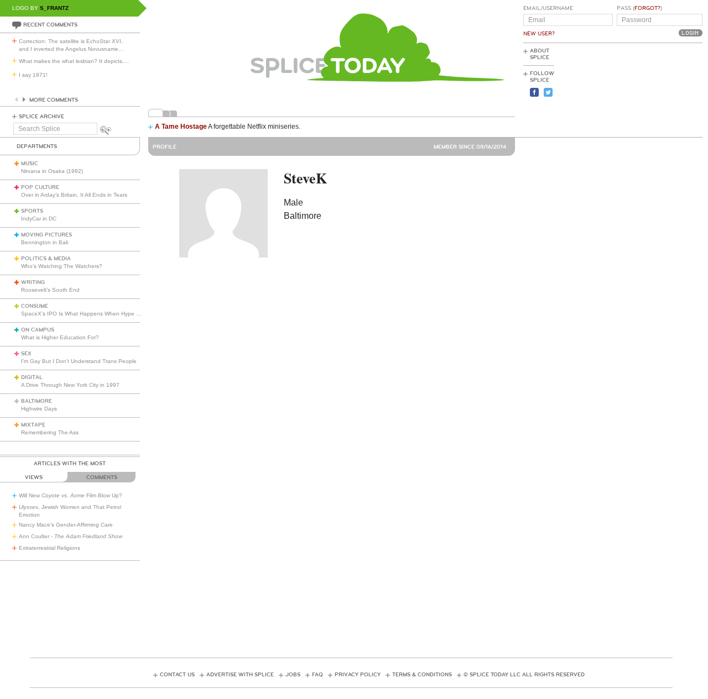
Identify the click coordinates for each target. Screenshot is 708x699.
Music (29, 163)
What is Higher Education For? (60, 337)
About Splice (539, 54)
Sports (32, 211)
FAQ (317, 674)
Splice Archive (41, 116)
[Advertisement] (652, 89)
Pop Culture (40, 187)
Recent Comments (50, 25)
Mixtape (33, 425)
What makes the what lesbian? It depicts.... (74, 61)
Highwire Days (39, 409)
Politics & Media (46, 258)
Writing (33, 282)
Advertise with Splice (240, 674)
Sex (26, 353)
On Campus (37, 330)
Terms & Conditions (422, 674)
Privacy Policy (358, 674)
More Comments (53, 100)
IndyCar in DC (38, 219)
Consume (34, 306)
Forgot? (647, 8)
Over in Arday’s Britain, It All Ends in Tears (74, 195)
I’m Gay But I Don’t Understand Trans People (79, 361)
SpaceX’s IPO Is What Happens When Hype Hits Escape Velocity (104, 314)
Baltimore (36, 401)
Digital (32, 377)
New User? (539, 33)
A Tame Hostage (181, 126)
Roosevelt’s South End (50, 290)
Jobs (292, 674)
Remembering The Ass (50, 432)
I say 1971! (33, 75)
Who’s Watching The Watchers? (61, 266)
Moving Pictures (46, 235)
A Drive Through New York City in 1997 (70, 385)
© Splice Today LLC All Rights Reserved (524, 674)
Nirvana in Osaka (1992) (52, 171)
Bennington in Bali (44, 242)
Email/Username (548, 8)
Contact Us (177, 674)
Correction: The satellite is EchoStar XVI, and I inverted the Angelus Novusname (71, 45)
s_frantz (54, 8)
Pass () (639, 8)
